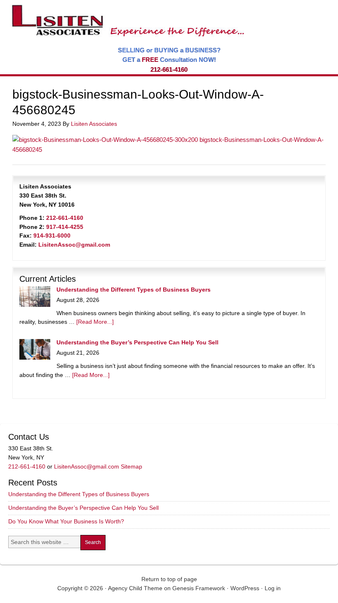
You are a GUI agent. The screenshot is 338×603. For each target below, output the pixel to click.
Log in (273, 588)
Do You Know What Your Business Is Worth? (66, 521)
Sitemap (131, 466)
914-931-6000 (51, 235)
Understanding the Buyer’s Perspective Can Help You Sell (137, 342)
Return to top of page (169, 579)
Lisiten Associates (94, 123)
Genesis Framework (198, 588)
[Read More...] (95, 321)
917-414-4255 (64, 227)
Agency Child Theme (135, 588)
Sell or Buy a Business (125, 16)
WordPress (244, 588)
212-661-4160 (169, 69)
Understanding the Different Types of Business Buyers (133, 289)
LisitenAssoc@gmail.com (74, 244)
